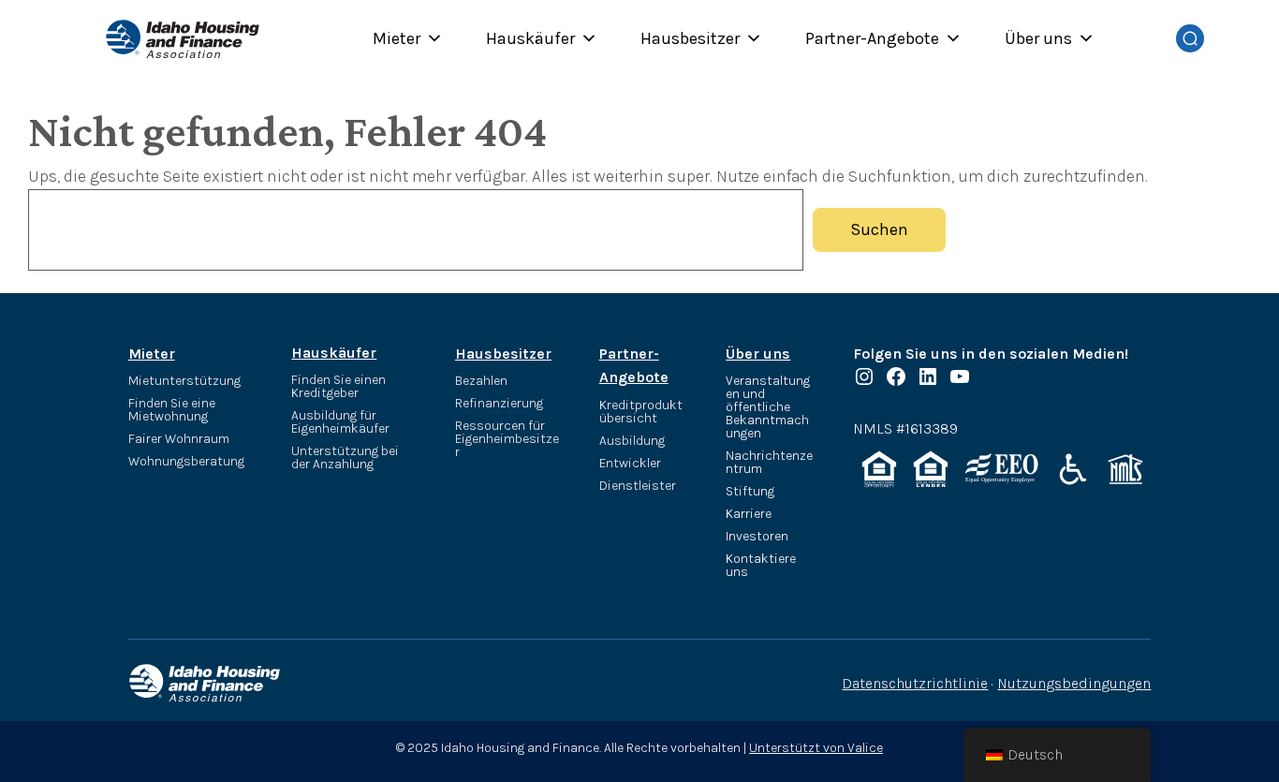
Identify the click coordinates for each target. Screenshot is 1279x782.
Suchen (879, 229)
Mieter (396, 38)
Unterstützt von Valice (816, 748)
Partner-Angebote (872, 38)
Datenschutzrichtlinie (915, 683)
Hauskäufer (530, 38)
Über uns (1038, 38)
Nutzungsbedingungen (1074, 683)
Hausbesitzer (690, 38)
